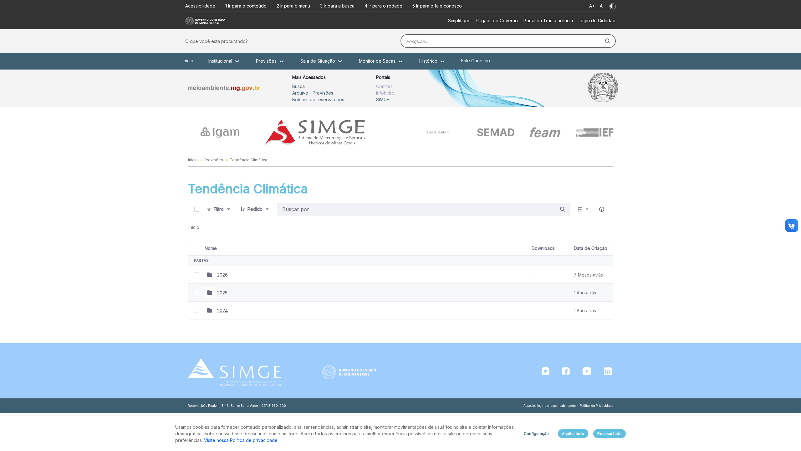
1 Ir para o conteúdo (246, 5)
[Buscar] (608, 41)
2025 (222, 292)
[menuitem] (459, 20)
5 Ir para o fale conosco (437, 5)
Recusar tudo (609, 433)
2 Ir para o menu (293, 5)
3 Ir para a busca (337, 5)
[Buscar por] (563, 209)
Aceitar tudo (573, 433)
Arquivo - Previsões (312, 93)
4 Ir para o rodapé (383, 5)
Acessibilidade (200, 5)
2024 (222, 310)
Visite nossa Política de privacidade (241, 440)
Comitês (384, 86)
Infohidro (385, 93)
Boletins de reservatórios (318, 99)
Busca (298, 86)
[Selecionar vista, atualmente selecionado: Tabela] (583, 209)
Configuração (536, 433)
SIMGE (382, 99)
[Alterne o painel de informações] (602, 209)
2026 (222, 274)
